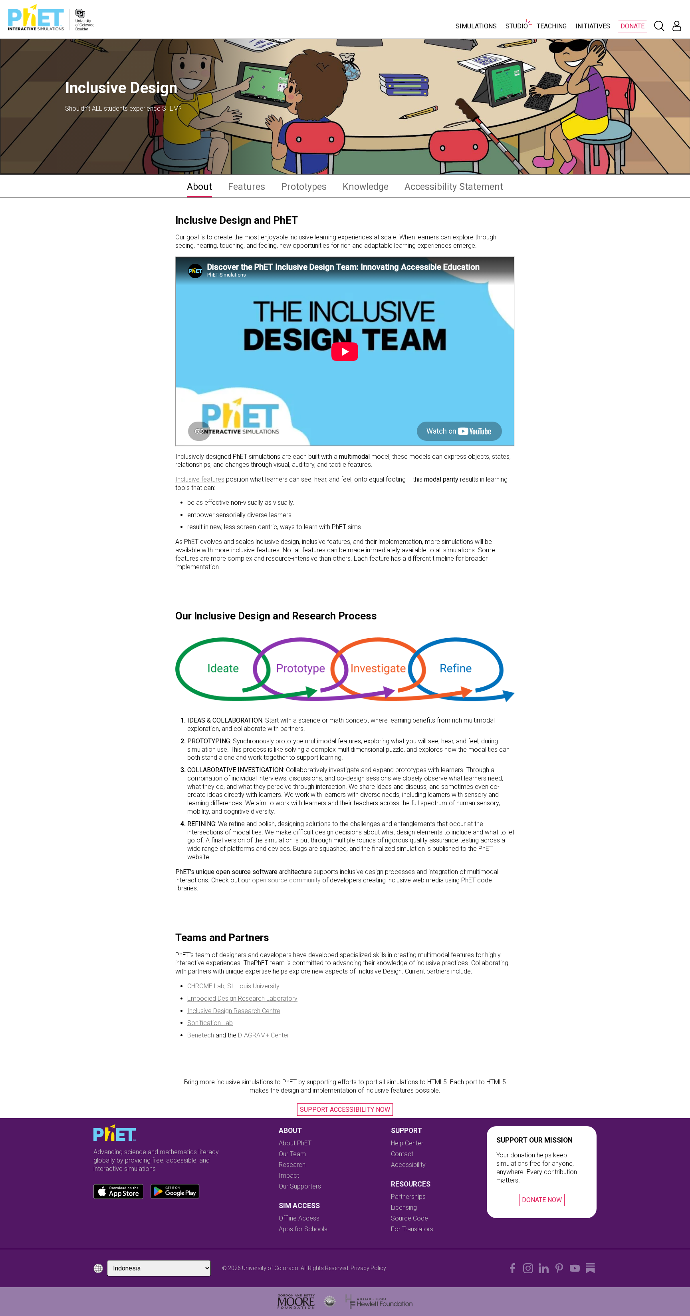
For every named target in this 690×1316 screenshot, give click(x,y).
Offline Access (299, 1218)
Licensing (404, 1207)
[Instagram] (528, 1268)
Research (292, 1165)
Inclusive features (199, 479)
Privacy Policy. (369, 1268)
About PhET (295, 1143)
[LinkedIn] (543, 1268)
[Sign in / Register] (676, 26)
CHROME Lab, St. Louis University (233, 986)
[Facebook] (512, 1268)
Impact (289, 1175)
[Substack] (590, 1268)
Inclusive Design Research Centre (233, 1011)
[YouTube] (575, 1268)
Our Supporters (300, 1186)
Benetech (200, 1035)
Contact (402, 1154)
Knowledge (366, 186)
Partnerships (408, 1197)
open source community (286, 880)
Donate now (542, 1200)
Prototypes (304, 186)
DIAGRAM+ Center (263, 1035)
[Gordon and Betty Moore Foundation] (296, 1301)
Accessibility (408, 1165)
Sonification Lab (210, 1023)
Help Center (407, 1143)
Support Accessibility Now (345, 1109)
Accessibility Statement (453, 186)
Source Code (409, 1218)
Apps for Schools (303, 1229)
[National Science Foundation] (330, 1301)
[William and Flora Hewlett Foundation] (378, 1301)
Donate (632, 26)
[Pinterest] (559, 1268)
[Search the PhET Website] (659, 26)
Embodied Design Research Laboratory (242, 998)
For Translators (412, 1229)
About (199, 186)
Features (246, 186)
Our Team (292, 1154)
